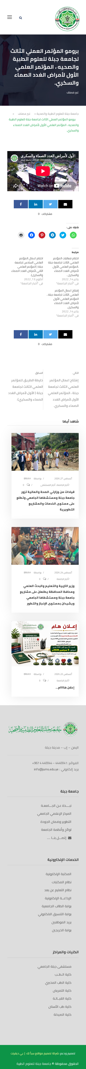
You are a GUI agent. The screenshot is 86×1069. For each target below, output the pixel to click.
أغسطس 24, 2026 (63, 572)
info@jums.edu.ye (46, 769)
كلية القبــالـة (62, 998)
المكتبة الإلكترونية (58, 874)
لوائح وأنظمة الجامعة (56, 829)
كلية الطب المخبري (58, 982)
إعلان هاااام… (65, 687)
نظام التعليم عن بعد (57, 890)
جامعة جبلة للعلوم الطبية (34, 1063)
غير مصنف (73, 92)
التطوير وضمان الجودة (55, 821)
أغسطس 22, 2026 (63, 674)
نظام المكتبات (61, 882)
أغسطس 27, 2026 (63, 478)
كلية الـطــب (63, 974)
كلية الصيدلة (62, 1014)
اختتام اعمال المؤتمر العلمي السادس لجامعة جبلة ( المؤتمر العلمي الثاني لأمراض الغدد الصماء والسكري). (27, 267)
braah (27, 478)
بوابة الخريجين (61, 930)
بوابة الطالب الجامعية (56, 906)
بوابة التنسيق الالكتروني (54, 914)
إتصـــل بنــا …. (57, 838)
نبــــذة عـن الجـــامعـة (56, 805)
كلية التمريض (62, 990)
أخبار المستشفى (47, 485)
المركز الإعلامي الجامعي (54, 813)
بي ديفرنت (17, 1053)
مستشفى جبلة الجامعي (54, 966)
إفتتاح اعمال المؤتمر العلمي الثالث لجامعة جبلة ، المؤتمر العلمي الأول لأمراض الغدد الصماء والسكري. (63, 299)
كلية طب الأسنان (59, 1006)
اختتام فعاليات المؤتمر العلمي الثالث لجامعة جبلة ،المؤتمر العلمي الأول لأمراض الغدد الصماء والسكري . (63, 267)
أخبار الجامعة (62, 485)
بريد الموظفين (61, 922)
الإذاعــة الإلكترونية (58, 898)
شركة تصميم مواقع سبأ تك (42, 1053)
